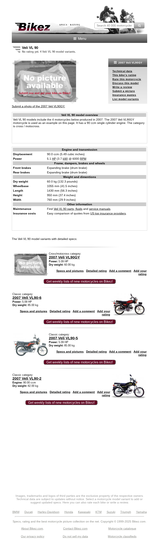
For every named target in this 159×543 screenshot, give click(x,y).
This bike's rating (124, 75)
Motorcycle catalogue (122, 528)
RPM (83, 158)
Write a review (122, 87)
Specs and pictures (70, 270)
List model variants (125, 99)
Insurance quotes (124, 95)
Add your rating (140, 272)
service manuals (99, 208)
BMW (15, 512)
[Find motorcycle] (139, 25)
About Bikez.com (32, 528)
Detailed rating (96, 270)
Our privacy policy (32, 536)
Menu (81, 38)
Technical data (122, 71)
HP (54, 158)
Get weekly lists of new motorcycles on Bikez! (79, 281)
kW (65, 158)
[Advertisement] (60, 10)
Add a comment (120, 270)
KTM (98, 512)
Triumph (125, 512)
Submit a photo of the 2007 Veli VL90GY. (38, 106)
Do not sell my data (75, 536)
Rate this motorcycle (126, 79)
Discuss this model (125, 83)
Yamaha (141, 512)
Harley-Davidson (48, 512)
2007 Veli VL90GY (130, 62)
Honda (68, 512)
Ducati (28, 512)
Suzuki (111, 512)
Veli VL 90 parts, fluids (68, 208)
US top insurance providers (108, 213)
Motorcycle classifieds (122, 536)
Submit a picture (123, 91)
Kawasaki (84, 512)
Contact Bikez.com (75, 528)
